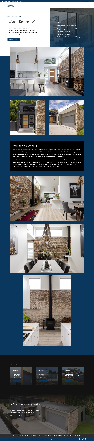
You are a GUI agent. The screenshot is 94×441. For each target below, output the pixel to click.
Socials (90, 1)
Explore (69, 381)
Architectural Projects (36, 435)
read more (17, 381)
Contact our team (14, 39)
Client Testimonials (57, 435)
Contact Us (77, 435)
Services (27, 435)
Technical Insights (84, 1)
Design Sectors (47, 435)
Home (14, 435)
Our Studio (20, 435)
